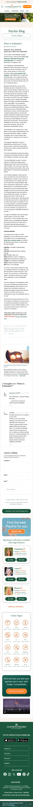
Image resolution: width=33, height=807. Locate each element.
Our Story (7, 10)
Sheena (17, 588)
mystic (22, 329)
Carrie (16, 568)
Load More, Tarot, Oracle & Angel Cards (16, 511)
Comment (7, 460)
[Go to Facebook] (5, 774)
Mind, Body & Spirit (21, 326)
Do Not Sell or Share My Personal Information (16, 795)
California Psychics (11, 46)
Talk (10, 560)
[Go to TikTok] (28, 774)
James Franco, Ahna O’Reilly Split (17, 499)
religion (12, 331)
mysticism (6, 331)
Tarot (22, 331)
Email (6, 481)
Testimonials (15, 10)
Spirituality (17, 331)
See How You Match (16, 691)
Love (27, 10)
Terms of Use (18, 792)
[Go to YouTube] (19, 774)
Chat (21, 560)
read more (22, 375)
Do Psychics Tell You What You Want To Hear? (16, 366)
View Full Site (15, 782)
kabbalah (11, 329)
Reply (10, 405)
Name (6, 475)
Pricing (22, 10)
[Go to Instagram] (9, 774)
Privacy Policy (8, 792)
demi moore (15, 328)
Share (10, 333)
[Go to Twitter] (14, 774)
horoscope (21, 328)
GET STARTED (27, 6)
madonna (17, 329)
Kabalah (6, 329)
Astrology (8, 328)
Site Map (26, 792)
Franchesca (18, 549)
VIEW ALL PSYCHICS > (16, 607)
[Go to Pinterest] (24, 774)
